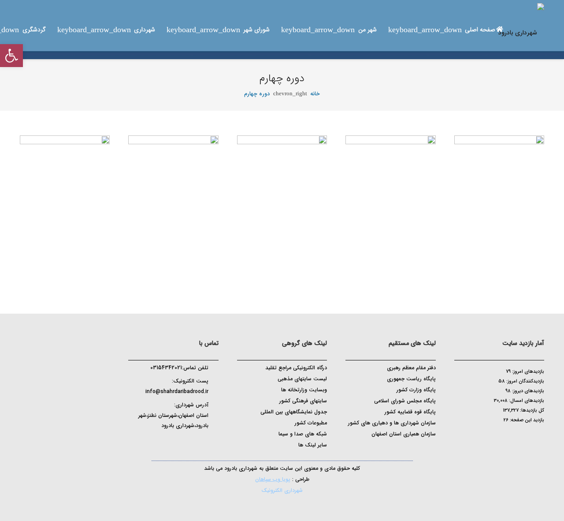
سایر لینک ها (312, 445)
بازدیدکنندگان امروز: (524, 381)
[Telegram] (181, 451)
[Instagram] (192, 452)
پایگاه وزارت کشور (416, 390)
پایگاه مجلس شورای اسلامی (405, 401)
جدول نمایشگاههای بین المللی (293, 412)
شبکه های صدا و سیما (302, 434)
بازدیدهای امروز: (527, 371)
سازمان (428, 434)
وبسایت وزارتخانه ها (304, 390)
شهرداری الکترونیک (282, 490)
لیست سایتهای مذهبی (302, 379)
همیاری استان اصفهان (396, 434)
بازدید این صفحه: (526, 420)
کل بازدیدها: (531, 410)
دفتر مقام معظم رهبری (411, 368)
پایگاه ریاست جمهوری (411, 379)
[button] (11, 55)
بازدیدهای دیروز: (527, 391)
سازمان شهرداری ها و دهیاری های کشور (392, 423)
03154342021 (166, 368)
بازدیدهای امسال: (526, 401)
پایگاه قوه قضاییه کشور (410, 412)
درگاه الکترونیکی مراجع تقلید (296, 368)
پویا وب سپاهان (272, 479)
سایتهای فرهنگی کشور (303, 401)
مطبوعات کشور (311, 423)
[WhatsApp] (171, 451)
